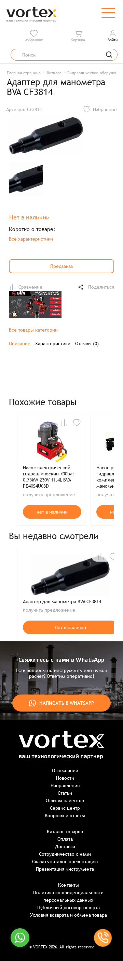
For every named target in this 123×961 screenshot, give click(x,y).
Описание (19, 343)
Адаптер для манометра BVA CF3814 (62, 601)
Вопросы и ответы (65, 815)
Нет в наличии (70, 627)
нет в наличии (52, 512)
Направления (65, 785)
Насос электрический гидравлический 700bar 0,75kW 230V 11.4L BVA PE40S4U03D (48, 477)
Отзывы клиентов (65, 800)
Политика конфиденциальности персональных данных (68, 896)
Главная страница (24, 73)
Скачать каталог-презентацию (65, 861)
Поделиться (101, 287)
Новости (65, 778)
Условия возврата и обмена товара (68, 915)
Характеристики (52, 343)
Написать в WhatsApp (66, 703)
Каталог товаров (65, 831)
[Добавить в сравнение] (64, 422)
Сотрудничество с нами (65, 854)
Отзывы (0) (87, 343)
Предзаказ (61, 266)
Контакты (68, 885)
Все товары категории (33, 330)
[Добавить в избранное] (77, 422)
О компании (65, 770)
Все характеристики (31, 239)
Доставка (65, 846)
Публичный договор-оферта (68, 907)
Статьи (65, 793)
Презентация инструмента (65, 869)
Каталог (54, 73)
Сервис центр (65, 808)
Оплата (65, 839)
